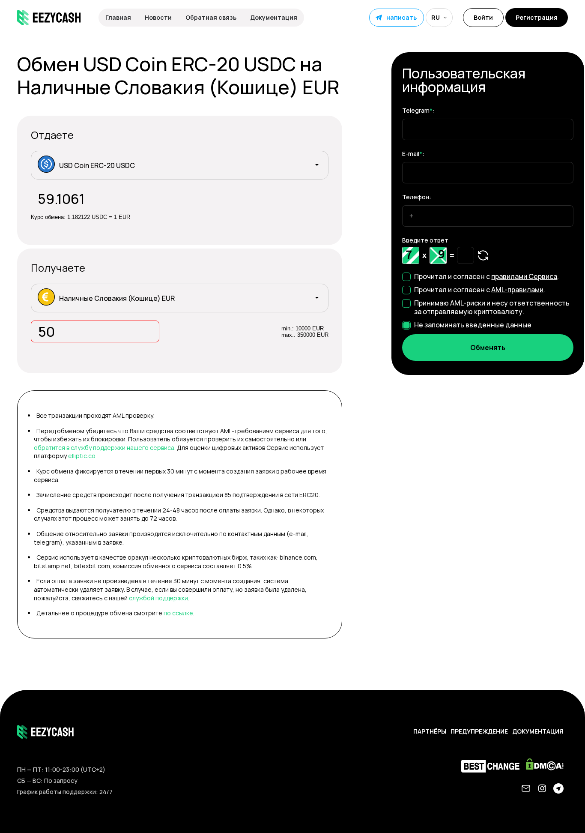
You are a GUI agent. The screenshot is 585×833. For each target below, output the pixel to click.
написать (401, 17)
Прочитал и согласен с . (486, 276)
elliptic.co (82, 456)
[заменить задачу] (483, 255)
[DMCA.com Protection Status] (547, 766)
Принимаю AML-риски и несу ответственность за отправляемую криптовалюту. (492, 307)
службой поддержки (158, 598)
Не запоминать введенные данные (472, 325)
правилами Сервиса (524, 276)
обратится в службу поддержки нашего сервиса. (105, 447)
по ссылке (178, 613)
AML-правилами (517, 289)
